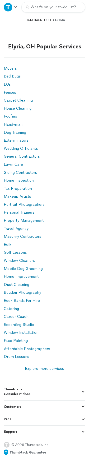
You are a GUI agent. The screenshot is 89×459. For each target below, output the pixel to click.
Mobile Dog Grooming (23, 268)
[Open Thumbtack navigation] (10, 7)
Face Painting (16, 340)
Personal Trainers (19, 212)
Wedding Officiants (21, 148)
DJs (7, 84)
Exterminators (16, 140)
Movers (10, 68)
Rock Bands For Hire (22, 300)
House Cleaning (18, 108)
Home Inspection (19, 180)
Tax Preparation (18, 188)
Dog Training (15, 132)
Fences (10, 92)
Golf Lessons (15, 252)
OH (48, 20)
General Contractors (22, 156)
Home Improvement (21, 276)
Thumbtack (33, 20)
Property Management (24, 220)
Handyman (13, 124)
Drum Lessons (16, 356)
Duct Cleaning (16, 284)
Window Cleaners (19, 260)
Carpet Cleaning (18, 100)
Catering (11, 308)
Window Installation (21, 332)
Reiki (8, 244)
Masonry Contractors (22, 236)
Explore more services (44, 368)
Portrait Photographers (24, 204)
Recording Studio (19, 324)
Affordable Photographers (27, 348)
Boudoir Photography (22, 292)
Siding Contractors (20, 172)
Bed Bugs (12, 76)
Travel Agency (16, 228)
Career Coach (16, 316)
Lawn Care (13, 164)
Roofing (10, 116)
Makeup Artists (17, 196)
